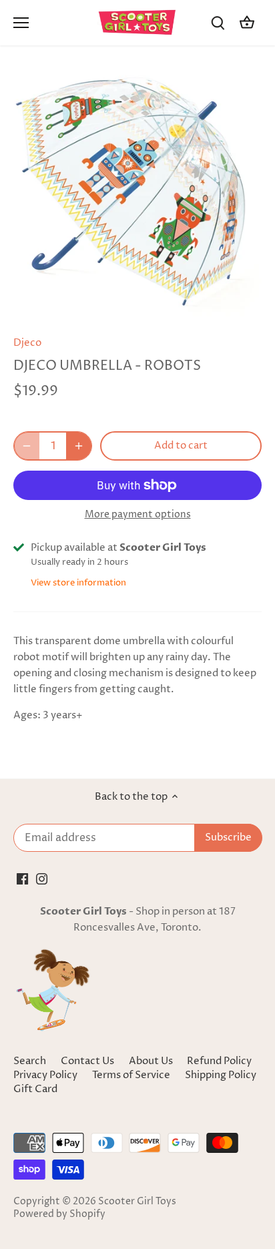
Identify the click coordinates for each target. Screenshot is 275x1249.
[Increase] (78, 446)
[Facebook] (22, 878)
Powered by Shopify (59, 1214)
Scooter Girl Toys (137, 1202)
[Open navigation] (21, 22)
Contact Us (87, 1061)
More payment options (138, 514)
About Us (151, 1061)
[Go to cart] (247, 23)
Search (29, 1061)
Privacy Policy (46, 1075)
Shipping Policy (220, 1075)
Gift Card (35, 1089)
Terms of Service (132, 1075)
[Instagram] (41, 878)
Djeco (27, 343)
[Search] (217, 23)
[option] (137, 195)
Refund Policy (219, 1061)
